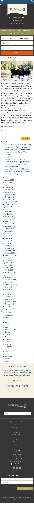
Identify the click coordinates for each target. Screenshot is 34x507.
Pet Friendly (27, 31)
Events (7, 317)
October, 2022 (10, 199)
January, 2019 (9, 299)
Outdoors (8, 337)
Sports (7, 351)
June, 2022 (8, 209)
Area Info (17, 432)
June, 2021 (8, 236)
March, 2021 (9, 243)
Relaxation (8, 339)
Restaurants (9, 342)
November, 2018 (10, 304)
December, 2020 (10, 248)
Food (6, 322)
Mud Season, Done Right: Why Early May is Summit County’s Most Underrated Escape (18, 164)
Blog (17, 437)
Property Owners (17, 434)
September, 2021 (11, 229)
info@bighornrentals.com (17, 461)
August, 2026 (9, 180)
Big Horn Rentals (17, 10)
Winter (7, 361)
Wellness (8, 359)
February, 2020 (10, 272)
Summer (20, 58)
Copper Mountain (15, 31)
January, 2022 (9, 221)
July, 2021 (8, 233)
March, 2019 (9, 294)
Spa (6, 349)
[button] (17, 43)
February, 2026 (10, 192)
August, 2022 (9, 204)
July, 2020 (8, 260)
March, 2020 (9, 270)
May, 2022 (8, 212)
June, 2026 (8, 185)
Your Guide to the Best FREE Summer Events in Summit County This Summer (18, 152)
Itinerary (8, 334)
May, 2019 (8, 289)
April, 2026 (9, 187)
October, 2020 (10, 253)
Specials (17, 429)
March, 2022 (9, 216)
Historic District (10, 329)
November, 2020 (11, 250)
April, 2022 (9, 214)
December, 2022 (10, 195)
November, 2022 (10, 197)
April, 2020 (9, 267)
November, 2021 (10, 226)
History (7, 332)
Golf (6, 327)
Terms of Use (17, 444)
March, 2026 (9, 190)
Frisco (4, 31)
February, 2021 (10, 246)
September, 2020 (11, 255)
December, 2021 (10, 224)
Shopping (8, 347)
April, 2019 (8, 292)
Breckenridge (9, 315)
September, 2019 (11, 284)
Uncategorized (10, 356)
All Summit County (17, 33)
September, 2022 (11, 202)
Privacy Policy (17, 442)
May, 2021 (8, 238)
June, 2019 (8, 287)
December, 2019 (10, 277)
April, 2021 (8, 241)
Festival (7, 320)
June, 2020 (8, 263)
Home (17, 425)
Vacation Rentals (17, 427)
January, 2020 (9, 275)
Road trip (8, 344)
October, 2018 (9, 306)
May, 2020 (8, 265)
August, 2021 (9, 231)
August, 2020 (9, 258)
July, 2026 (8, 182)
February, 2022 (10, 219)
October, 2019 (10, 282)
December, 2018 (10, 302)
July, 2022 (8, 207)
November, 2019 (10, 280)
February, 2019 (10, 297)
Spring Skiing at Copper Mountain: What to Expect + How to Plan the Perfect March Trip (17, 171)
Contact (17, 439)
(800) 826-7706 (17, 23)
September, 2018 (11, 309)
